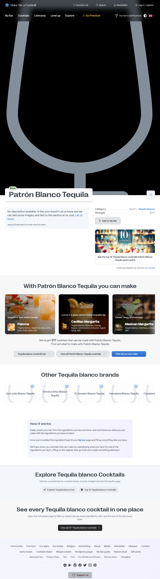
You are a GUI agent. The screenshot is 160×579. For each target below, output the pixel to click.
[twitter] (85, 565)
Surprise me (82, 5)
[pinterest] (95, 565)
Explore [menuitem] (69, 15)
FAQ (72, 557)
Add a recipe (25, 551)
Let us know (149, 268)
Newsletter (122, 5)
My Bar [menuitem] (9, 15)
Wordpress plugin (84, 551)
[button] (108, 220)
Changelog (125, 557)
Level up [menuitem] (55, 15)
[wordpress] (75, 565)
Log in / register (146, 5)
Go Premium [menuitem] (93, 15)
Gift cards (136, 551)
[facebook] (80, 565)
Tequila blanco (146, 209)
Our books (58, 546)
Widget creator (63, 551)
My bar (81, 440)
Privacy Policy (52, 557)
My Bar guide (103, 551)
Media (107, 546)
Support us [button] (82, 575)
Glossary (133, 546)
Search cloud (120, 551)
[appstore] (65, 565)
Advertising (84, 546)
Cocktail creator (44, 551)
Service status (110, 557)
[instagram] (90, 565)
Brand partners (36, 557)
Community (17, 546)
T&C (65, 557)
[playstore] (70, 565)
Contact (145, 546)
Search (102, 5)
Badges (71, 546)
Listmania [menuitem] (40, 15)
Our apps (44, 546)
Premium (31, 546)
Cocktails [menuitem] (23, 15)
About (97, 546)
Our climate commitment (89, 557)
